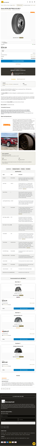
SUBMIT (18, 423)
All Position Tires (3, 438)
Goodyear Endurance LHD (18, 346)
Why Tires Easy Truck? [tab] (21, 79)
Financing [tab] (22, 168)
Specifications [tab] (8, 168)
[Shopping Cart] (32, 2)
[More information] (20, 282)
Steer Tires (8, 438)
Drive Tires (12, 438)
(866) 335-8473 (22, 159)
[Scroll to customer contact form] (25, 74)
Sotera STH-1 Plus (18, 284)
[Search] (27, 2)
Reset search (20, 5)
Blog (24, 434)
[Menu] (34, 2)
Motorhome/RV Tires (22, 438)
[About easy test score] (18, 37)
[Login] (30, 2)
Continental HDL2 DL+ (18, 315)
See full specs (18, 64)
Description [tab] (13, 79)
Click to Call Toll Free (18, 396)
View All (28, 438)
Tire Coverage (3, 434)
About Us (21, 434)
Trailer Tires (17, 438)
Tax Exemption (27, 434)
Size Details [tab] (28, 168)
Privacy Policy (17, 434)
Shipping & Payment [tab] (16, 168)
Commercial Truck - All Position (6, 9)
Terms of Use (8, 434)
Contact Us (12, 434)
